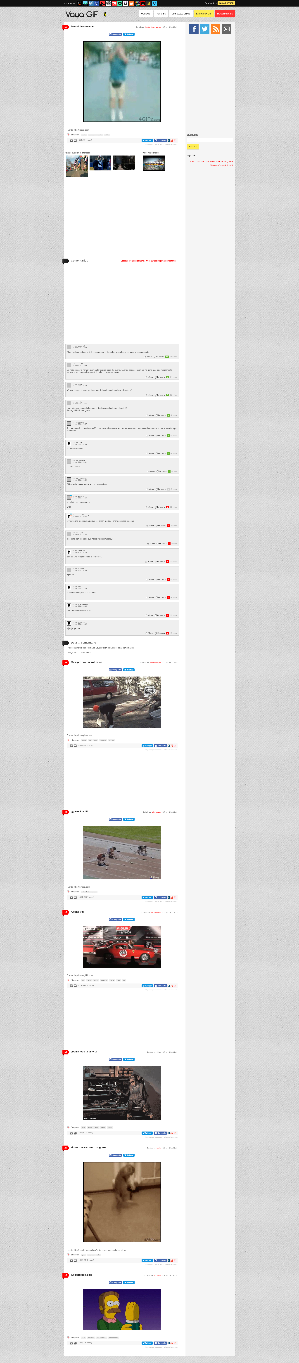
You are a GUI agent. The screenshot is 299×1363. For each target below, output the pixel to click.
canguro (91, 1255)
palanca (103, 740)
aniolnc (81, 442)
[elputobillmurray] (69, 516)
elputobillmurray (83, 515)
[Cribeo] (119, 3)
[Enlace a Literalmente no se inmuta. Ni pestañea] (100, 163)
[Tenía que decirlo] (142, 3)
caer (118, 980)
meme (84, 740)
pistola (90, 1127)
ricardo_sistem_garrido (153, 27)
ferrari (96, 980)
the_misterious (156, 912)
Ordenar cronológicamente (133, 261)
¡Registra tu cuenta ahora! (79, 652)
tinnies (159, 1148)
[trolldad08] (69, 623)
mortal (84, 135)
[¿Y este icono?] (70, 496)
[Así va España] (102, 3)
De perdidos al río (81, 1274)
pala (95, 740)
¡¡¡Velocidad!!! (79, 811)
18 (65, 1275)
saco (83, 1338)
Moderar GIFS (225, 14)
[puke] (69, 403)
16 (65, 27)
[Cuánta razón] (85, 3)
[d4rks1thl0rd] (69, 479)
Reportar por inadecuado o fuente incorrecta (161, 144)
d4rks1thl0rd (83, 478)
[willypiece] (69, 497)
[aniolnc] (69, 444)
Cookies (219, 161)
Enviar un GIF (203, 14)
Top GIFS (161, 14)
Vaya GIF (191, 155)
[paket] (69, 385)
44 (65, 812)
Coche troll (77, 911)
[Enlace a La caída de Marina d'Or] (154, 163)
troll (90, 740)
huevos (111, 740)
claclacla (82, 460)
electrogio (81, 551)
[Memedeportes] (91, 3)
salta (98, 1255)
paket (80, 384)
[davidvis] (69, 423)
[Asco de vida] (79, 3)
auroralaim (157, 1275)
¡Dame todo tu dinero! (84, 1051)
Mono (110, 1127)
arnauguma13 (83, 604)
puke (80, 402)
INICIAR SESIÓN (226, 3)
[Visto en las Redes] (96, 3)
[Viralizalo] (154, 3)
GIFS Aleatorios (181, 14)
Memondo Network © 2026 (221, 165)
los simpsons (101, 1338)
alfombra (104, 980)
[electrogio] (69, 552)
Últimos (145, 14)
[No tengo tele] (137, 3)
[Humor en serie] (125, 3)
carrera (93, 892)
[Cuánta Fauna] (131, 3)
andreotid (81, 568)
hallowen (91, 1338)
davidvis (81, 422)
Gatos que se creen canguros (88, 1147)
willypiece (81, 496)
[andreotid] (69, 570)
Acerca (192, 161)
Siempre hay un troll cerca (86, 662)
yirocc (80, 586)
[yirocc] (69, 588)
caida (107, 135)
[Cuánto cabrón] (108, 3)
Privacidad (210, 161)
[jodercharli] (69, 347)
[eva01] (69, 365)
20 (65, 1147)
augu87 (81, 533)
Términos (201, 161)
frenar (112, 980)
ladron (103, 1127)
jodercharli (81, 346)
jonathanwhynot (155, 662)
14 (65, 1052)
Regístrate (210, 3)
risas (83, 1127)
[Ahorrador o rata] (148, 3)
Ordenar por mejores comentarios (161, 261)
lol (124, 980)
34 (65, 662)
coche (89, 980)
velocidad (85, 892)
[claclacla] (69, 462)
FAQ (226, 161)
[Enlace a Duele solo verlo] (77, 166)
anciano (92, 135)
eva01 (81, 364)
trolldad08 (81, 622)
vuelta (99, 135)
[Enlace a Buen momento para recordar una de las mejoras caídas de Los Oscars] (123, 163)
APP (231, 161)
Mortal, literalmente (82, 26)
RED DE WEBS (69, 3)
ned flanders (113, 1338)
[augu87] (69, 534)
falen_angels (156, 812)
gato (83, 1255)
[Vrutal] (114, 3)
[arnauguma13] (69, 606)
